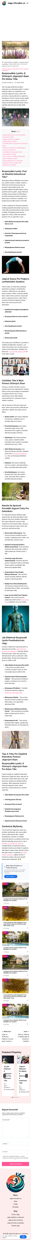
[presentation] (8, 1059)
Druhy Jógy (15, 1214)
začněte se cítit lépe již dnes (11, 843)
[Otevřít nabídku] (27, 3)
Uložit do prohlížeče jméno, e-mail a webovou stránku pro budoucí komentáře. (15, 1157)
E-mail (5, 1152)
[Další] (26, 1076)
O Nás (15, 1204)
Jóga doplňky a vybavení (15, 1217)
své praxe (12, 351)
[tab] (12, 1097)
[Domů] (2, 62)
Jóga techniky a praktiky (15, 1223)
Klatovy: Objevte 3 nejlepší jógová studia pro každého (23, 1036)
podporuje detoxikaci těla (13, 692)
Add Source (23, 1237)
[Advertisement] (15, 22)
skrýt (17, 131)
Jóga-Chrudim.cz (8, 82)
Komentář (6, 1120)
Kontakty (16, 1207)
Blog (15, 1201)
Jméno (5, 1143)
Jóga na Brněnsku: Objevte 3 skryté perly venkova (7, 1036)
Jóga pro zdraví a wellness (10, 69)
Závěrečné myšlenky (9, 165)
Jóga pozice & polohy (15, 1220)
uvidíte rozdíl (21, 351)
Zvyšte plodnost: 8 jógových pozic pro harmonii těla (8, 1074)
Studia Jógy (16, 1225)
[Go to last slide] (4, 1076)
